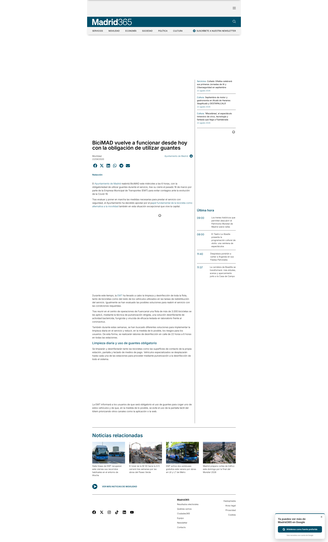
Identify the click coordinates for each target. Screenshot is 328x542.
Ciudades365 (183, 513)
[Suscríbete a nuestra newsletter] (194, 31)
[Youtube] (132, 512)
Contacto (181, 527)
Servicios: (201, 81)
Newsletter (182, 522)
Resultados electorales (187, 504)
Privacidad (230, 510)
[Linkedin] (124, 512)
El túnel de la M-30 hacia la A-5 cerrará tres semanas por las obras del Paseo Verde (144, 469)
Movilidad (114, 31)
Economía (130, 31)
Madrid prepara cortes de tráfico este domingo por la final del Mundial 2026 (218, 469)
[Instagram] (109, 512)
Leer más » (96, 478)
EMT (119, 295)
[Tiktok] (117, 512)
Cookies (232, 514)
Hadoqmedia (229, 501)
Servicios (97, 31)
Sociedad (147, 31)
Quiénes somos (184, 509)
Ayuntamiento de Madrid (176, 156)
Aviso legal (230, 505)
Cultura (178, 31)
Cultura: (200, 97)
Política (162, 31)
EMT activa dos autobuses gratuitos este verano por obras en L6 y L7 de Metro (181, 469)
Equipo (180, 518)
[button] (95, 165)
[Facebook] (94, 512)
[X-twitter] (102, 512)
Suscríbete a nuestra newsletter (216, 31)
